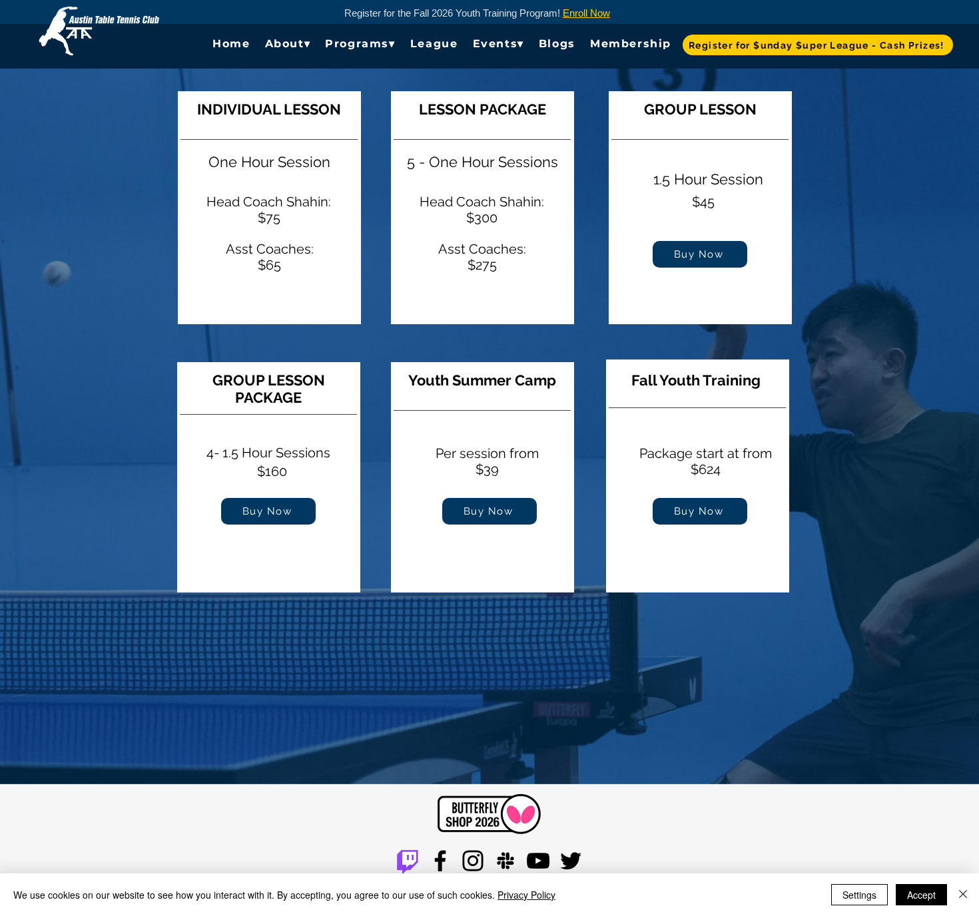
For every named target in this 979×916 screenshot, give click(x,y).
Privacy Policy (526, 894)
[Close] (963, 894)
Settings (859, 894)
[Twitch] (408, 861)
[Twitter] (571, 861)
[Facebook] (440, 861)
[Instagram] (473, 861)
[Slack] (505, 861)
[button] (288, 43)
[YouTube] (538, 861)
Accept (921, 894)
